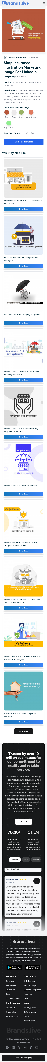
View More (23, 731)
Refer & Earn (29, 1020)
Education (10, 989)
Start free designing (23, 1057)
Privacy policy (30, 1008)
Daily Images (29, 981)
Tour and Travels (13, 998)
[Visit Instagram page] (27, 1047)
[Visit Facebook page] (9, 1047)
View (28, 181)
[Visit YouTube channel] (38, 1047)
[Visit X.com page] (21, 1047)
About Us (28, 994)
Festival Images (30, 985)
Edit (18, 181)
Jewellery (10, 981)
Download (23, 209)
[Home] (15, 3)
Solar (8, 994)
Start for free (24, 822)
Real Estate (11, 985)
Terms (26, 1016)
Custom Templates (32, 989)
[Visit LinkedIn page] (15, 1047)
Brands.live (23, 941)
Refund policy (30, 1012)
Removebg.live (12, 1016)
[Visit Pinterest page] (32, 1047)
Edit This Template (24, 142)
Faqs (26, 998)
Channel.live (11, 1012)
